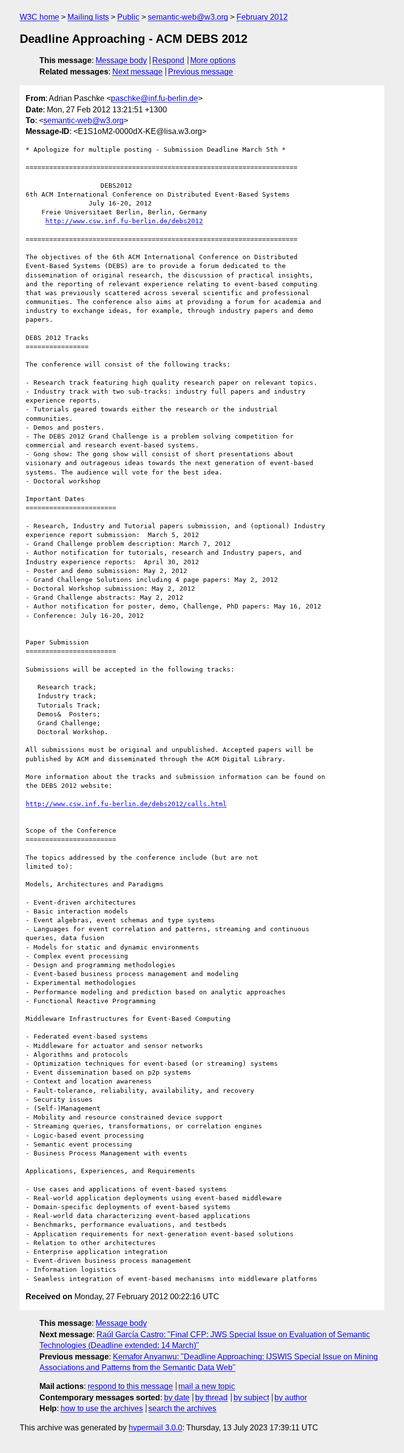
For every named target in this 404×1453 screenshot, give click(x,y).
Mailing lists (88, 17)
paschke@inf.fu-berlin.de (154, 98)
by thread (211, 1397)
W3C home (39, 17)
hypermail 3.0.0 (155, 1427)
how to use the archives (102, 1408)
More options (213, 60)
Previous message (200, 72)
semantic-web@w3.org (188, 17)
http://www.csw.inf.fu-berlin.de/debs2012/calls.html (126, 804)
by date (177, 1397)
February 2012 (262, 17)
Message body (121, 60)
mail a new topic (206, 1386)
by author (290, 1397)
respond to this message (130, 1386)
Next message (137, 72)
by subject (251, 1397)
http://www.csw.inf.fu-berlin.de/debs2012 (124, 221)
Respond (168, 60)
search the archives (182, 1408)
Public (128, 17)
